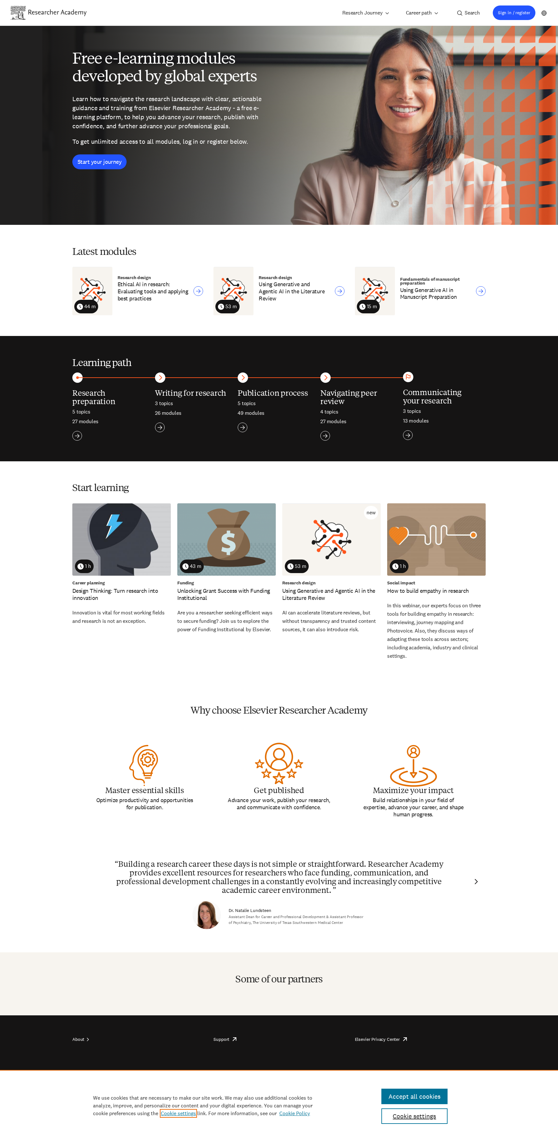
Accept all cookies (414, 1096)
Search (472, 12)
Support (221, 1039)
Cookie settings (178, 1113)
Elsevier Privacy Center (377, 1039)
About (78, 1039)
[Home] (57, 12)
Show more (77, 436)
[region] (279, 1105)
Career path (419, 12)
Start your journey (99, 161)
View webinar (198, 291)
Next (475, 881)
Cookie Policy (294, 1113)
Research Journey (362, 12)
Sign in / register (514, 13)
